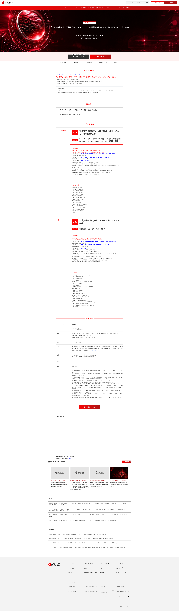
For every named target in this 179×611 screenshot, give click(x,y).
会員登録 (171, 2)
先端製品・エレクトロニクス (91, 586)
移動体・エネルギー (121, 586)
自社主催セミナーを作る (122, 596)
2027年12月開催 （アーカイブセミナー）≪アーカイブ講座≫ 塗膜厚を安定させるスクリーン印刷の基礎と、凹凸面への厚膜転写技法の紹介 (82, 520)
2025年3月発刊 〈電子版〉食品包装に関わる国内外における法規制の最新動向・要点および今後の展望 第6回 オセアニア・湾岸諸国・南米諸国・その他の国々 (87, 547)
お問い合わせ (99, 7)
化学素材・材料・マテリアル (74, 586)
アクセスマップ (96, 350)
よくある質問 (91, 7)
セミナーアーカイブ (61, 7)
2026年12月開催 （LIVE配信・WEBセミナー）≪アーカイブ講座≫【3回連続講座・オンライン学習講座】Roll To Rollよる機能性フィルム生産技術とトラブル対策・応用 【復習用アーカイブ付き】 (88, 504)
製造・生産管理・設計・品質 (123, 591)
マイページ (102, 568)
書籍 (107, 7)
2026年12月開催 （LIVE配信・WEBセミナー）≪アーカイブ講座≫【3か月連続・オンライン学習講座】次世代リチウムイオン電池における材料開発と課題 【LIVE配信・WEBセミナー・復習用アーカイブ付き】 (88, 509)
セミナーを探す (51, 7)
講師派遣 (128, 7)
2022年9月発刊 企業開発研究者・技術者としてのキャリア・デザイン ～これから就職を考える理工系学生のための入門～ (78, 534)
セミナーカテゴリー (73, 582)
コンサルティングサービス (117, 7)
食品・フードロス (72, 591)
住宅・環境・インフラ (105, 586)
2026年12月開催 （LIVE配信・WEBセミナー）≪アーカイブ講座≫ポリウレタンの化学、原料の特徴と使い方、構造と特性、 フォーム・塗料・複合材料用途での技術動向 (88, 515)
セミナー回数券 (82, 7)
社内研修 (103, 596)
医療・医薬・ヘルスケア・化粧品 (91, 591)
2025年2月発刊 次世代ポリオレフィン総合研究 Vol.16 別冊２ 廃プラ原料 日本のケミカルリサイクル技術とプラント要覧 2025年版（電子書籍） (83, 543)
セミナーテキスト (72, 7)
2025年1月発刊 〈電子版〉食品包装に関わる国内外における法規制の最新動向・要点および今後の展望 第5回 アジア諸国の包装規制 (81, 538)
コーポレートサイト (120, 572)
